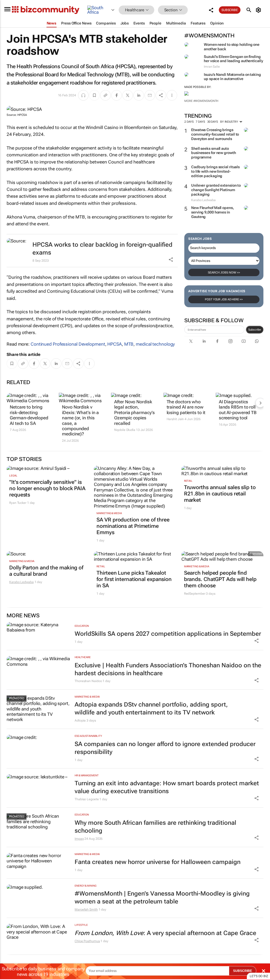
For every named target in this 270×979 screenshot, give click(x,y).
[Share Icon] (256, 640)
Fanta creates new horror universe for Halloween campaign (157, 862)
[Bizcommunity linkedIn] (204, 341)
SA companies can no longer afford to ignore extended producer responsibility (165, 748)
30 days (212, 121)
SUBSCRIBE (242, 971)
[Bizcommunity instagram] (230, 341)
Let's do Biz (259, 976)
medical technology (155, 344)
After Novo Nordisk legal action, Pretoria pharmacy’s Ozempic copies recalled (134, 412)
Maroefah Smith (86, 909)
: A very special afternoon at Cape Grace (165, 933)
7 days (200, 121)
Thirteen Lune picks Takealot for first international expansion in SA (134, 579)
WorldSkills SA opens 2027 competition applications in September (168, 633)
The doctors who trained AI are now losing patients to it (186, 407)
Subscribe (254, 329)
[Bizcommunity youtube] (243, 341)
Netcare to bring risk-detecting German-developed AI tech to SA (29, 415)
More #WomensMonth (201, 101)
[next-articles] (260, 402)
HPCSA (114, 344)
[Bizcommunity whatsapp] (256, 341)
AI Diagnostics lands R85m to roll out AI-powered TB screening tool (238, 409)
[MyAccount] (259, 10)
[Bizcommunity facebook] (217, 341)
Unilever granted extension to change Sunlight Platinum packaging (216, 189)
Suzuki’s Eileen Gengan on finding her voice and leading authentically (233, 58)
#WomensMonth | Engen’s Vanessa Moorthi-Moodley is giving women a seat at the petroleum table (162, 897)
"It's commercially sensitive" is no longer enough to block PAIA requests (47, 488)
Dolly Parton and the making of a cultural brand (46, 570)
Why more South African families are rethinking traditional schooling (155, 826)
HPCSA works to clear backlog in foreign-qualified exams (102, 248)
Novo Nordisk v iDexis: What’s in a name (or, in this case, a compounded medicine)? (80, 420)
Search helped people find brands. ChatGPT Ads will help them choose (220, 579)
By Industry (229, 121)
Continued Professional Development (68, 344)
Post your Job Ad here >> (224, 299)
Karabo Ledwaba (21, 582)
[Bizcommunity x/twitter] (190, 341)
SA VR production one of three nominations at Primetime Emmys (133, 525)
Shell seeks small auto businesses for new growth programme (213, 153)
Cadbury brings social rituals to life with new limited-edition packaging (215, 171)
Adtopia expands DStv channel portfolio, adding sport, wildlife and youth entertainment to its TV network (151, 708)
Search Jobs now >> (224, 272)
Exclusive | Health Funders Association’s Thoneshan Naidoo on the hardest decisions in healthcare (168, 669)
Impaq (79, 839)
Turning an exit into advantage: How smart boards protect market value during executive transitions (167, 787)
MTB (129, 344)
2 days (189, 121)
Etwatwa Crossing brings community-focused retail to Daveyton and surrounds (215, 134)
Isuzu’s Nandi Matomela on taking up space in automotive (232, 76)
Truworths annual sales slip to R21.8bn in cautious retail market (220, 493)
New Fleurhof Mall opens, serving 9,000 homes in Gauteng (212, 212)
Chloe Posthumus (87, 941)
